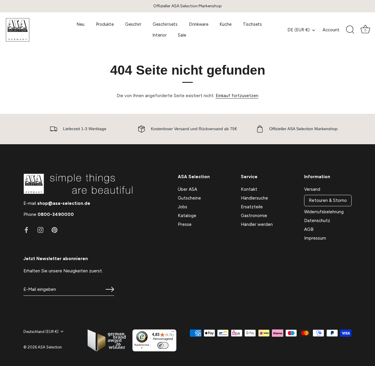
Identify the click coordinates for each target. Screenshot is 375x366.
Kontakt (249, 189)
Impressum (315, 238)
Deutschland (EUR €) (41, 331)
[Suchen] (350, 29)
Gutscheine (189, 198)
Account (331, 29)
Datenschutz (317, 220)
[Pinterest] (54, 229)
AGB (308, 229)
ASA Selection (50, 347)
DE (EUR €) (298, 29)
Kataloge (187, 215)
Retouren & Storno (328, 200)
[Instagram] (40, 229)
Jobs (182, 206)
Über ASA (187, 189)
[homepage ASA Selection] (31, 30)
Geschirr (133, 24)
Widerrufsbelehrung (324, 211)
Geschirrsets (165, 24)
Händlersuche (254, 198)
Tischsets (252, 24)
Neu (80, 24)
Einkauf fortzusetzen (237, 95)
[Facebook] (26, 229)
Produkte (105, 24)
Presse (185, 224)
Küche (225, 24)
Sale (182, 35)
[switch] (162, 345)
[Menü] (172, 332)
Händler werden (257, 224)
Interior (159, 35)
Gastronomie (254, 215)
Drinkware (198, 24)
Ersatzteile (252, 206)
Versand (312, 189)
